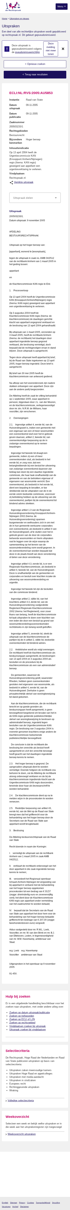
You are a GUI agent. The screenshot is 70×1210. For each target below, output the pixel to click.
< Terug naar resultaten (35, 74)
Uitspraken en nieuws (19, 18)
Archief (15, 1207)
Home (4, 18)
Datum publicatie (15, 115)
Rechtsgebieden (18, 130)
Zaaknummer (16, 122)
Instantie (14, 99)
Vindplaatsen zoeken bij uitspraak (27, 1026)
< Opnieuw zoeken (35, 64)
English (5, 1203)
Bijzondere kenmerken (15, 141)
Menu (60, 6)
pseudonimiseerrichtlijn (27, 52)
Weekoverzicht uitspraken (22, 1134)
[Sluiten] (63, 49)
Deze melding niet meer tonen (51, 48)
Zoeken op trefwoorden (21, 1015)
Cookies (30, 1203)
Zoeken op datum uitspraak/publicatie (29, 1012)
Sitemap (13, 1203)
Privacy (22, 1203)
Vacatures (6, 1207)
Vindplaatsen (16, 173)
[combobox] (35, 198)
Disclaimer (24, 1207)
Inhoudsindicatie (19, 148)
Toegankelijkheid (43, 1203)
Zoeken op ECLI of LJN (22, 1019)
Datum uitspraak (14, 107)
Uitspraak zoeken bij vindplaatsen (27, 1029)
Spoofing (56, 1203)
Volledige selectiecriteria (21, 1100)
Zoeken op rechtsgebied (22, 1022)
